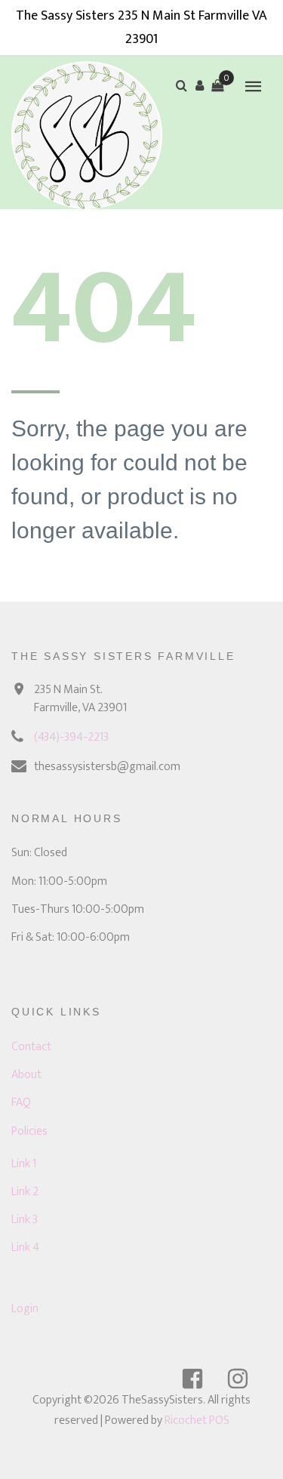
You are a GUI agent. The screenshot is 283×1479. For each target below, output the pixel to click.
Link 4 (25, 1247)
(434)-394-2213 (71, 737)
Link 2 (24, 1192)
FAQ (21, 1102)
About (26, 1075)
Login (24, 1309)
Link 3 (24, 1219)
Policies (29, 1131)
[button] (199, 85)
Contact (31, 1047)
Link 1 (23, 1164)
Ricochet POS (197, 1420)
